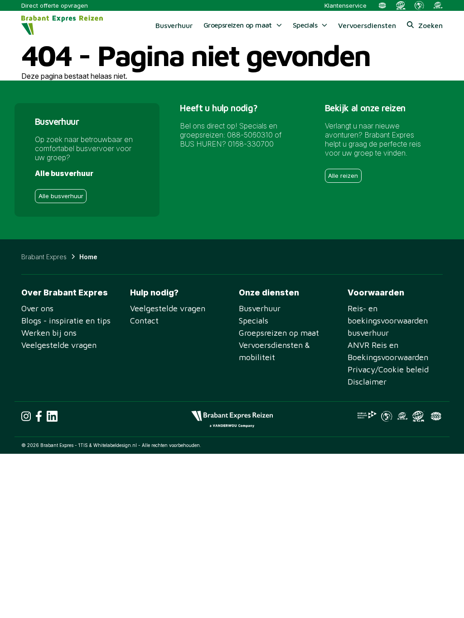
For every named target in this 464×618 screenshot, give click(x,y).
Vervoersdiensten (367, 25)
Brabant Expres (44, 257)
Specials (253, 320)
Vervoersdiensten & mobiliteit (274, 351)
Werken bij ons (49, 333)
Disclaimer (367, 381)
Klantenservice (345, 5)
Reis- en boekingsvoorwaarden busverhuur (388, 321)
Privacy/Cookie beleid (388, 369)
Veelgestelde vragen (59, 345)
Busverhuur (174, 25)
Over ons (37, 308)
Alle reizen (343, 175)
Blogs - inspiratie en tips (66, 320)
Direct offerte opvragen (54, 5)
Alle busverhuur (61, 196)
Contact (144, 320)
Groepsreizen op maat (279, 333)
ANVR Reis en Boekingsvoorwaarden (388, 351)
